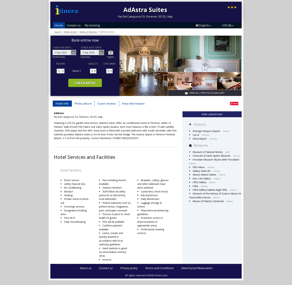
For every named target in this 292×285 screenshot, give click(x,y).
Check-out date (91, 47)
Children (109, 63)
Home (59, 25)
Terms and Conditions (159, 268)
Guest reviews (107, 103)
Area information (133, 103)
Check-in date (62, 47)
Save (235, 103)
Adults (93, 63)
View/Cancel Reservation (196, 268)
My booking (92, 25)
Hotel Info (62, 103)
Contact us (74, 25)
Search (57, 31)
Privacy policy (128, 268)
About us (85, 268)
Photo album (83, 103)
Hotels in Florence (88, 31)
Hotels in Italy (70, 31)
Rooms (60, 63)
